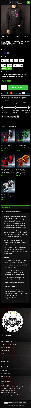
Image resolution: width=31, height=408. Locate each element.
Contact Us (4, 367)
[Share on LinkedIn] (18, 116)
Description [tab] (6, 207)
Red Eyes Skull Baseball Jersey (7, 196)
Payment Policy (6, 350)
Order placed (4, 112)
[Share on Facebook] (5, 116)
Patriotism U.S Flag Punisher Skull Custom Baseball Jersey (7, 147)
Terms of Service (6, 341)
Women (9, 36)
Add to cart (18, 88)
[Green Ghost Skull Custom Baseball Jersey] (23, 135)
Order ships (15, 112)
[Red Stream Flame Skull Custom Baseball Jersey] (8, 161)
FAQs (2, 357)
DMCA (3, 354)
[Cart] (28, 2)
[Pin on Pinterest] (14, 116)
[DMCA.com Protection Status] (9, 402)
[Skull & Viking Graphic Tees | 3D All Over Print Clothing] (15, 2)
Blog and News (6, 376)
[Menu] (2, 3)
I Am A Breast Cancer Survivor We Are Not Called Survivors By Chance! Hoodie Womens (14, 219)
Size (2, 57)
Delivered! (27, 112)
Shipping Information (8, 347)
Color (3, 50)
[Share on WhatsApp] (2, 116)
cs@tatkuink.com (10, 298)
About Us (4, 370)
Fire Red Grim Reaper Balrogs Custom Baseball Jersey (22, 172)
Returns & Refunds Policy (9, 344)
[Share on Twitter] (8, 116)
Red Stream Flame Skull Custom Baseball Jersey (7, 171)
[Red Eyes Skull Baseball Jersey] (8, 186)
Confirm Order (5, 72)
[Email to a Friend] (11, 116)
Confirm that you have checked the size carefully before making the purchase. (13, 75)
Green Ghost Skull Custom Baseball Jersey (22, 146)
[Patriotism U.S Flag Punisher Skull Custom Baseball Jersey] (8, 135)
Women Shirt (17, 36)
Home (2, 36)
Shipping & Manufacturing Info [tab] (12, 211)
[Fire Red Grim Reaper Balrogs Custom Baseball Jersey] (23, 161)
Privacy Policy (5, 373)
